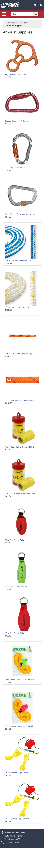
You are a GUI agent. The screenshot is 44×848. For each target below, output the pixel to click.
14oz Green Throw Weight (16, 586)
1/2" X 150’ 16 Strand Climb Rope (19, 354)
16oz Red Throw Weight (15, 633)
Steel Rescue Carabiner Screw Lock (20, 214)
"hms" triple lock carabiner (16, 167)
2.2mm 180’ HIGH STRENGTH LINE (20, 493)
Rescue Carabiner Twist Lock (17, 121)
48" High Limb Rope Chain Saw (18, 819)
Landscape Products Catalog (17, 23)
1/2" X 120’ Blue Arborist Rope (18, 261)
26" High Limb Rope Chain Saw (18, 772)
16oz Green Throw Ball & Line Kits (19, 680)
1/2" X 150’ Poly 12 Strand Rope (18, 307)
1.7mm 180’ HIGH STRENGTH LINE (19, 447)
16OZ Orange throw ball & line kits (19, 726)
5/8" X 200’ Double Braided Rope (19, 400)
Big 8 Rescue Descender (15, 74)
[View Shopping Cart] (35, 5)
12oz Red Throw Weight (15, 540)
